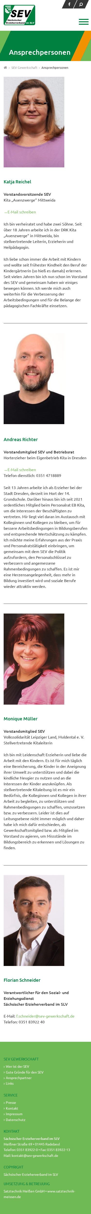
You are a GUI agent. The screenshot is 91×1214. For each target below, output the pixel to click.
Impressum (14, 1114)
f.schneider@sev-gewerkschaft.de (45, 1015)
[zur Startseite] (19, 15)
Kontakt (12, 1108)
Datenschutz (15, 1119)
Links (10, 1083)
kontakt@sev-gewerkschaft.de (35, 1155)
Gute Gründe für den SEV (24, 1072)
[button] (83, 22)
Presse (11, 1102)
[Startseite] (5, 67)
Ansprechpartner (19, 1077)
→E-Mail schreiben (20, 211)
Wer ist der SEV (17, 1066)
